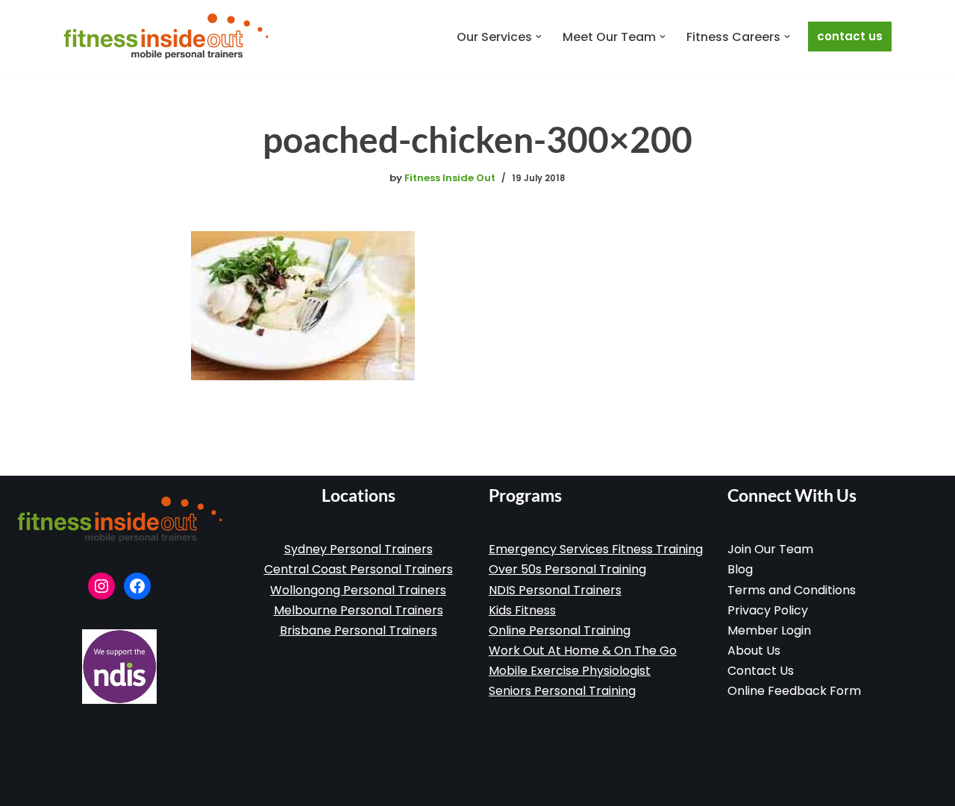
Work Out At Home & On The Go (583, 650)
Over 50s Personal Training (567, 569)
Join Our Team (770, 549)
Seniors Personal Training (562, 690)
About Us (753, 650)
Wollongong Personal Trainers (358, 590)
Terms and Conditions (791, 590)
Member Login (769, 630)
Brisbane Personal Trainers (358, 630)
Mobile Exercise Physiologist (570, 670)
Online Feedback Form (794, 690)
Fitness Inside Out (449, 178)
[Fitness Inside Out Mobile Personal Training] (166, 36)
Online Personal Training (559, 630)
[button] (539, 37)
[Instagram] (101, 586)
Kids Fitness (522, 610)
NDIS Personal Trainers (555, 590)
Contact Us (850, 36)
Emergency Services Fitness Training (596, 549)
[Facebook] (137, 586)
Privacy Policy (767, 610)
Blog (740, 569)
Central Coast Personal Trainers (358, 569)
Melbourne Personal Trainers (358, 610)
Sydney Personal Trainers (358, 549)
